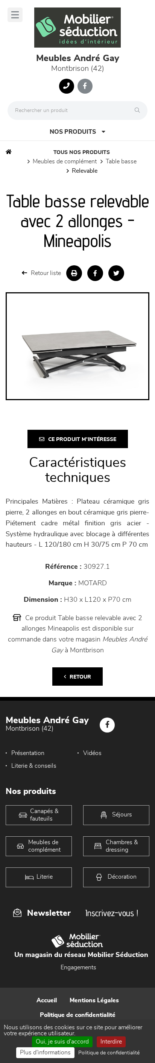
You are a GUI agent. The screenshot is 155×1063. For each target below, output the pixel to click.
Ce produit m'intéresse (82, 439)
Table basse (121, 161)
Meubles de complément (65, 161)
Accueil (46, 1000)
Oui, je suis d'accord (62, 1042)
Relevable (84, 171)
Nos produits (73, 132)
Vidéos (92, 753)
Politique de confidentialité (77, 1015)
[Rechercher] (139, 110)
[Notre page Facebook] (85, 86)
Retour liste (46, 273)
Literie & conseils (33, 766)
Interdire (111, 1042)
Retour (80, 677)
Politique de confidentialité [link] (109, 1053)
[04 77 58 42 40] (66, 86)
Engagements (78, 967)
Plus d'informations (45, 1053)
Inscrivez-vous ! (111, 913)
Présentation (27, 753)
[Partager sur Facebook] (95, 273)
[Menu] (15, 14)
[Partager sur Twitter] (116, 273)
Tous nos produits (81, 152)
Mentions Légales (94, 1000)
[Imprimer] (74, 273)
